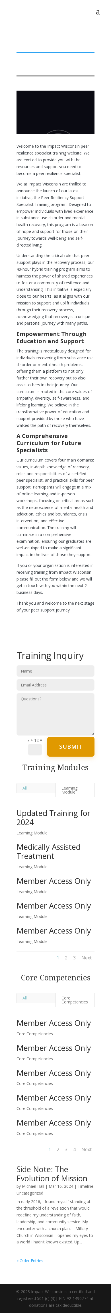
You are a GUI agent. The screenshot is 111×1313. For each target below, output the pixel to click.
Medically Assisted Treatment (49, 851)
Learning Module (69, 790)
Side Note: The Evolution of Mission (52, 1173)
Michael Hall (33, 1186)
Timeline (85, 1186)
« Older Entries (30, 1260)
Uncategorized (30, 1193)
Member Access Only (54, 881)
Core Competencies (74, 1000)
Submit (71, 746)
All (24, 788)
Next (86, 958)
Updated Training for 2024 (54, 817)
